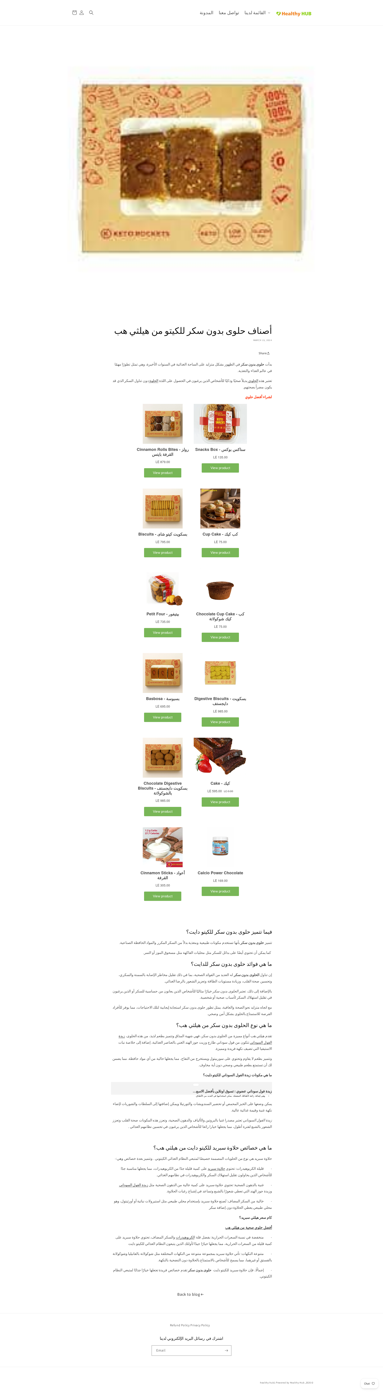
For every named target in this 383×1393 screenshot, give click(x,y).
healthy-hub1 (267, 1382)
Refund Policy (180, 1325)
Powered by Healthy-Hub (290, 1382)
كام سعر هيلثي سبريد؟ (255, 1217)
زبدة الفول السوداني (133, 1185)
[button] (257, 12)
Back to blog (188, 1294)
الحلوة (153, 380)
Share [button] (263, 353)
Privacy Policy (200, 1325)
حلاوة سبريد (216, 1168)
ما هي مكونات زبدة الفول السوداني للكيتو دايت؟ (237, 1075)
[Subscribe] (226, 1350)
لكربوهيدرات (185, 1237)
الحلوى (252, 380)
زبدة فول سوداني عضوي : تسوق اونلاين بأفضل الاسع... (232, 1091)
